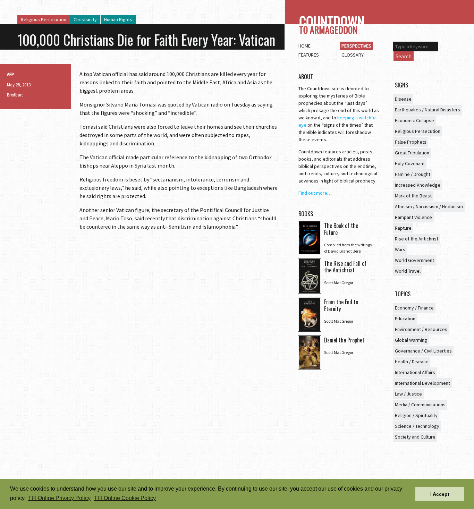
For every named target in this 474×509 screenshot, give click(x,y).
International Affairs (415, 372)
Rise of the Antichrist (416, 239)
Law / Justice (408, 394)
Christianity (85, 19)
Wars (400, 249)
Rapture (403, 228)
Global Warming (411, 340)
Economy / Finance (414, 308)
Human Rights (118, 19)
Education (405, 318)
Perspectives (356, 46)
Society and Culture (415, 437)
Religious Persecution (43, 19)
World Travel (408, 271)
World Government (414, 260)
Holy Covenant (410, 163)
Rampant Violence (413, 217)
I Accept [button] (439, 494)
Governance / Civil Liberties (423, 351)
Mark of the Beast (413, 196)
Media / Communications (420, 404)
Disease (403, 99)
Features (308, 55)
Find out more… (315, 193)
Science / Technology (417, 426)
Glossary (352, 55)
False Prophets (410, 142)
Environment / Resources (421, 329)
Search (404, 56)
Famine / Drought (412, 174)
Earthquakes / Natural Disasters (427, 110)
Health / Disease (412, 361)
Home (304, 46)
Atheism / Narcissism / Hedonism (429, 206)
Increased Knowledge (417, 185)
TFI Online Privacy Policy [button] (59, 498)
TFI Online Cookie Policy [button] (125, 498)
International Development (422, 383)
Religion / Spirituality (416, 415)
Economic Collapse (414, 120)
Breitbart (15, 95)
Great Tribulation (412, 153)
